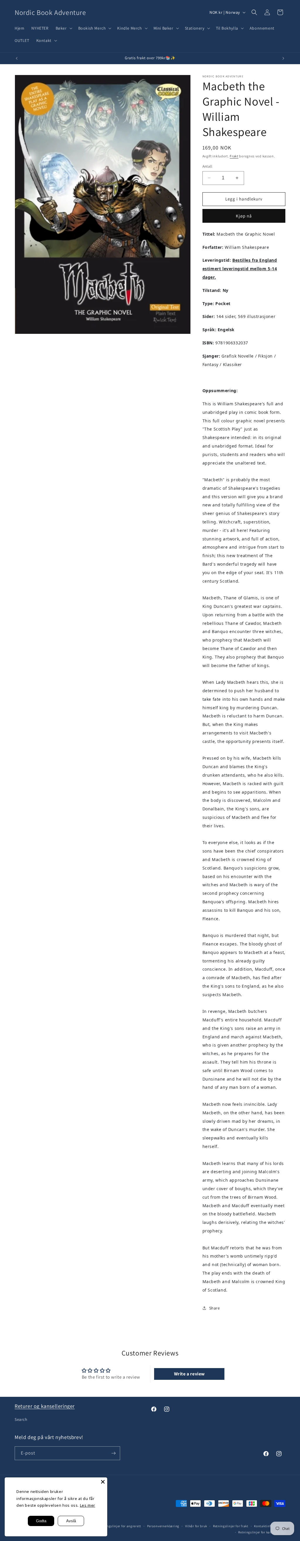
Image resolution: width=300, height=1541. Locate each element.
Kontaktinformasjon (269, 1526)
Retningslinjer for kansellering (261, 1532)
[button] (63, 28)
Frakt (234, 156)
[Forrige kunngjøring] (16, 58)
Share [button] (214, 1308)
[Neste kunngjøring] (283, 58)
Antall (207, 166)
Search (21, 1419)
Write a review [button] (189, 1374)
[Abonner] (113, 1453)
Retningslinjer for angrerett (119, 1526)
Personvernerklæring (163, 1526)
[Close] (103, 1482)
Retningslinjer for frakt (230, 1526)
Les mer (87, 1505)
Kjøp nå (244, 216)
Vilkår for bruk (196, 1526)
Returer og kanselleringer (45, 1406)
